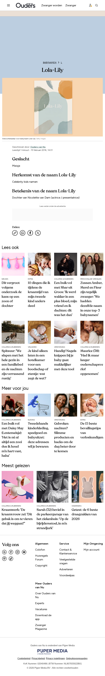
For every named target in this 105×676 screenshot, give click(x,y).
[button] (55, 658)
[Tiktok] (11, 558)
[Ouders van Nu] (25, 5)
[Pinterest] (4, 558)
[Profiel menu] (90, 5)
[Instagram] (17, 552)
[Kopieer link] (15, 233)
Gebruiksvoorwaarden (77, 658)
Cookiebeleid (24, 658)
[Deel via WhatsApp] (22, 233)
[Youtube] (24, 552)
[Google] (4, 552)
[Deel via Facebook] (30, 233)
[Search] (96, 5)
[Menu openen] (8, 5)
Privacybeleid (38, 658)
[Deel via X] (38, 233)
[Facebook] (11, 552)
